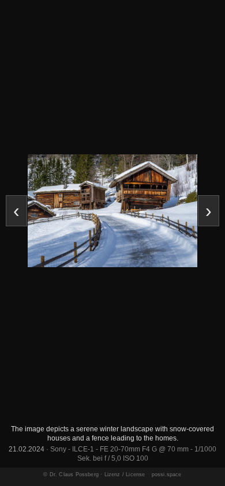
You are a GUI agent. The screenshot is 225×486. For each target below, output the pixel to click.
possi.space (167, 474)
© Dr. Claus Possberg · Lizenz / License (94, 474)
